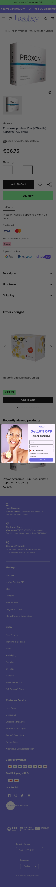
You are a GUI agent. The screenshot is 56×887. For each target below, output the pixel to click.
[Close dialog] (53, 425)
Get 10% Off (41, 460)
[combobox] (31, 450)
